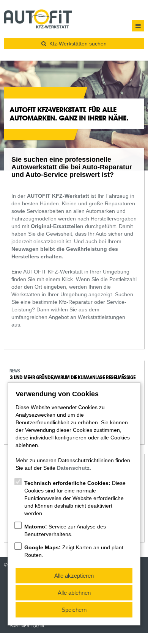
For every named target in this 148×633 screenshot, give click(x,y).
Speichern (74, 609)
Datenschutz (73, 468)
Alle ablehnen (74, 592)
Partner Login (26, 626)
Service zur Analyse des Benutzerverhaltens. (65, 530)
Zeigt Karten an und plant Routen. (73, 551)
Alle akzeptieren (74, 575)
